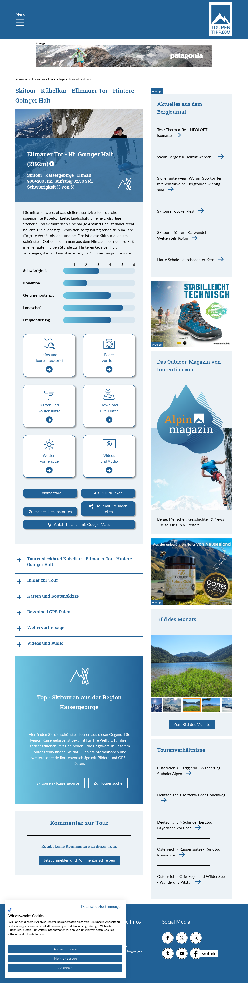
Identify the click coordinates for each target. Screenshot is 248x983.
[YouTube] (182, 953)
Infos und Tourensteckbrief (49, 357)
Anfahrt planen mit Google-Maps (81, 524)
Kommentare (50, 493)
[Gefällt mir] (196, 953)
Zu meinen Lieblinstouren (50, 511)
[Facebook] (168, 938)
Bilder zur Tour (109, 357)
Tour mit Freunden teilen (111, 508)
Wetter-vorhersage (49, 458)
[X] (182, 938)
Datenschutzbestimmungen (101, 906)
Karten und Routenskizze (49, 408)
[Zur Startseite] (220, 19)
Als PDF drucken (108, 493)
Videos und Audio (109, 458)
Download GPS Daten (109, 408)
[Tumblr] (168, 953)
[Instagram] (196, 938)
